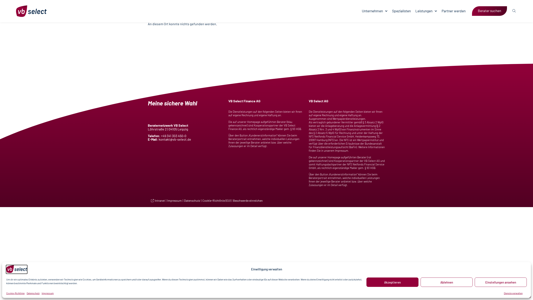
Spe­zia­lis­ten (401, 11)
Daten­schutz (33, 293)
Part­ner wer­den (454, 11)
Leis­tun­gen (423, 11)
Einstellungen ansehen (500, 282)
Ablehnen (446, 282)
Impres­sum (48, 293)
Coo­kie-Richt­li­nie (15, 293)
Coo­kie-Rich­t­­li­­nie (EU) (216, 200)
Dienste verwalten (513, 293)
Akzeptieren (392, 282)
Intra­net (160, 200)
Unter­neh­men (372, 11)
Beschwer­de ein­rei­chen (248, 200)
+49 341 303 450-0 (173, 136)
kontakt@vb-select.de (175, 139)
